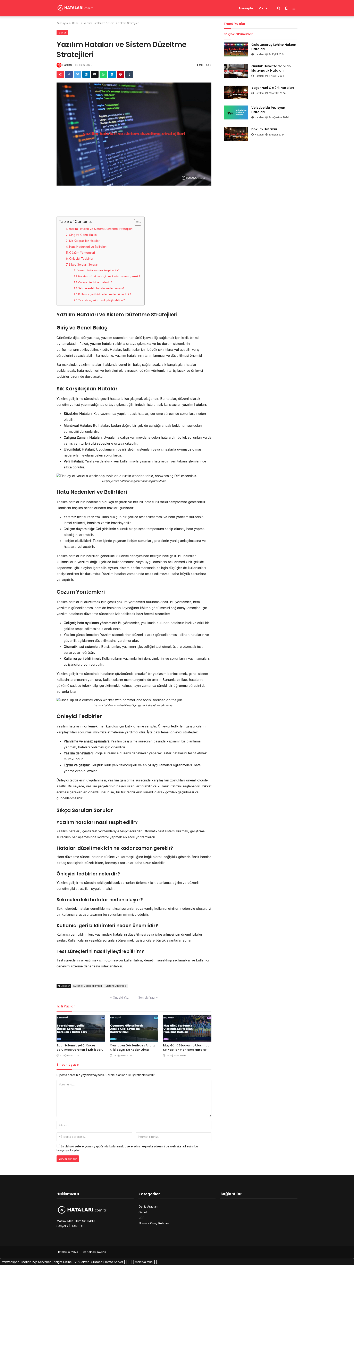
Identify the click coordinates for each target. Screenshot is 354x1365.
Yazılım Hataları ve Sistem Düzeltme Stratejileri (100, 229)
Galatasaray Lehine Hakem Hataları (273, 46)
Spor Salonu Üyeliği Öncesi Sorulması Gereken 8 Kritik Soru (80, 1047)
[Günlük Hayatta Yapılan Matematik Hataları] (236, 71)
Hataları (67, 65)
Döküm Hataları (264, 129)
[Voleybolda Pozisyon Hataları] (236, 112)
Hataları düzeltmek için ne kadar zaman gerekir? (109, 276)
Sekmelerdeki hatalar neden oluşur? (101, 288)
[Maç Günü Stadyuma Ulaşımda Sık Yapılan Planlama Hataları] (187, 1028)
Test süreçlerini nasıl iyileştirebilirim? (101, 300)
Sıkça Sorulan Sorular (83, 264)
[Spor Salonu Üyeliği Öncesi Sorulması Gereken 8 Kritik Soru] (81, 1028)
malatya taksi (144, 1262)
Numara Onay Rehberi (153, 1223)
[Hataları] (75, 8)
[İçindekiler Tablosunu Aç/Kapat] (135, 222)
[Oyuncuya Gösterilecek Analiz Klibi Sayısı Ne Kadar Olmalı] (134, 1028)
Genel (263, 8)
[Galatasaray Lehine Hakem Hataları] (236, 49)
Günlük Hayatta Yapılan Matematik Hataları (271, 68)
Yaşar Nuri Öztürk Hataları (272, 88)
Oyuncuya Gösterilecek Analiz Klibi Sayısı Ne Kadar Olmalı (132, 1047)
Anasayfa (245, 8)
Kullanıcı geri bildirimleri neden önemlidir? (104, 294)
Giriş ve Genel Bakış (83, 234)
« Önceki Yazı (119, 997)
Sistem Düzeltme (116, 985)
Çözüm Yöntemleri (82, 252)
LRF (141, 1217)
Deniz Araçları (148, 1206)
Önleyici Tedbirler (81, 258)
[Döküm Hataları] (236, 134)
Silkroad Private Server (107, 1262)
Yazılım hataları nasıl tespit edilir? (98, 270)
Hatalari (62, 1252)
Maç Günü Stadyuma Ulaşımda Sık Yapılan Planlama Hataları (186, 1047)
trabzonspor (10, 1262)
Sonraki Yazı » (148, 997)
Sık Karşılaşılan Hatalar (84, 240)
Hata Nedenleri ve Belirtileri (88, 246)
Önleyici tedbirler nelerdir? (95, 282)
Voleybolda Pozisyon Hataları (268, 110)
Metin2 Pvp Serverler (36, 1262)
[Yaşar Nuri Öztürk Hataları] (236, 93)
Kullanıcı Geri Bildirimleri (87, 985)
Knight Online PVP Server (71, 1262)
